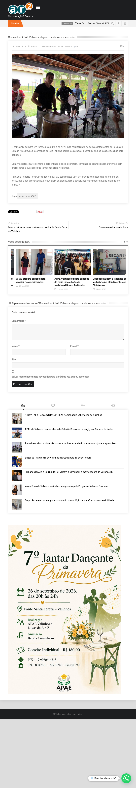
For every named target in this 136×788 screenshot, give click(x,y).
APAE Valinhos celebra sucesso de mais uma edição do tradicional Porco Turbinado (67, 282)
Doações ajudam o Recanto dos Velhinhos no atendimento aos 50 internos (106, 282)
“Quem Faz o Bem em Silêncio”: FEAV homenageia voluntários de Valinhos (63, 415)
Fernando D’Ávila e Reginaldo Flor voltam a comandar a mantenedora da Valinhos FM (69, 472)
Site (14, 359)
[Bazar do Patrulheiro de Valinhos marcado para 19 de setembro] (17, 461)
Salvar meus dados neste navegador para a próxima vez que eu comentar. (50, 377)
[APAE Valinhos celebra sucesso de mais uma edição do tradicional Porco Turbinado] (68, 262)
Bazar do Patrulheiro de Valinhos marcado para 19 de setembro (58, 458)
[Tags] (113, 406)
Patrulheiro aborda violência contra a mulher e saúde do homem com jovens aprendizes (71, 443)
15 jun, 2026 (58, 289)
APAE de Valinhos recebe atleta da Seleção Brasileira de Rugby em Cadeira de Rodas (69, 429)
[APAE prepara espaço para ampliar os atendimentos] (30, 262)
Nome (16, 346)
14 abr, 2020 (96, 289)
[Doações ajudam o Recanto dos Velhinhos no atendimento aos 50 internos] (106, 262)
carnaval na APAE (27, 196)
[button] (126, 778)
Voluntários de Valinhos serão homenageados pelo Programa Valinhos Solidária (66, 486)
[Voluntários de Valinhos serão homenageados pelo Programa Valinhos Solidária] (17, 490)
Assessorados (49, 46)
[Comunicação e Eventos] (20, 10)
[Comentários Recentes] (83, 406)
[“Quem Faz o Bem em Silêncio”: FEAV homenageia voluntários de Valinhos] (17, 418)
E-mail (74, 346)
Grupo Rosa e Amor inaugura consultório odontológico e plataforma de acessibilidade (69, 500)
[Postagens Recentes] (23, 406)
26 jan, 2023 (19, 286)
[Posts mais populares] (53, 406)
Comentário (19, 321)
